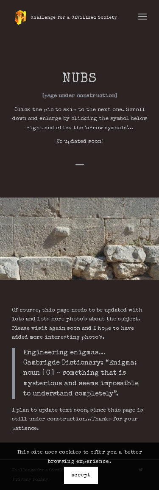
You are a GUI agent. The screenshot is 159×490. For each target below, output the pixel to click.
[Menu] (142, 17)
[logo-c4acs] (66, 17)
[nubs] (150, 275)
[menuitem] (142, 17)
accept (81, 475)
